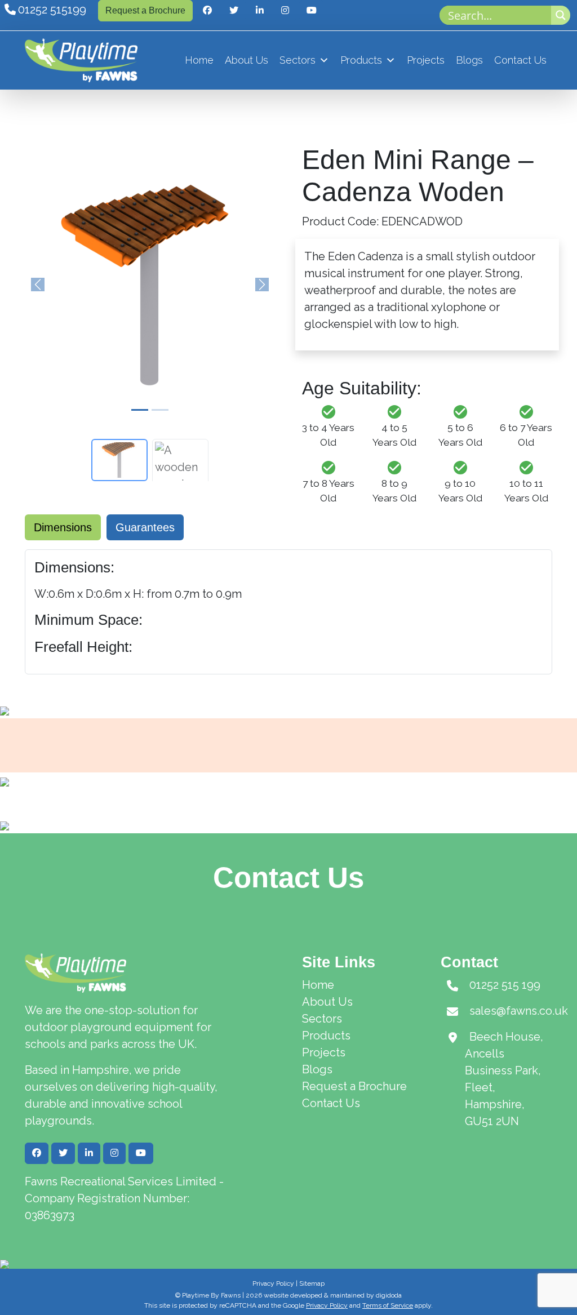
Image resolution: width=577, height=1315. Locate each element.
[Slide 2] (160, 409)
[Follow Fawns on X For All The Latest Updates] (234, 10)
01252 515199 (52, 9)
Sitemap (312, 1283)
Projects (426, 60)
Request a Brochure (145, 10)
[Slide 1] (139, 409)
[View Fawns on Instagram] (285, 10)
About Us (246, 60)
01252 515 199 (504, 985)
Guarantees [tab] (145, 527)
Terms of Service (387, 1305)
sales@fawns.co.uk (518, 1011)
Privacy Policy (273, 1283)
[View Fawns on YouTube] (311, 10)
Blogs (469, 60)
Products (361, 60)
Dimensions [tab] (63, 527)
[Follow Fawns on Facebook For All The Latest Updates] (207, 10)
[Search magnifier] (560, 15)
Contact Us (520, 60)
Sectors (297, 60)
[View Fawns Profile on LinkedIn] (259, 10)
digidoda (389, 1295)
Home (199, 60)
